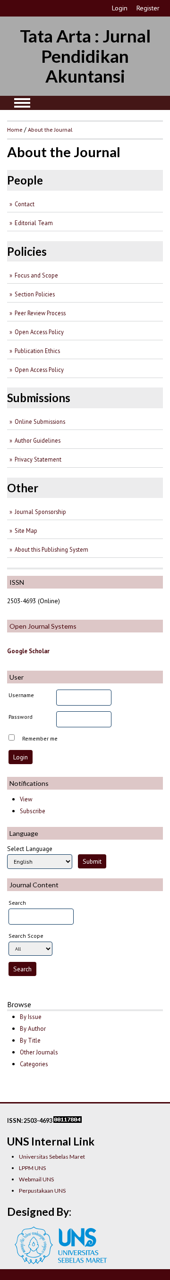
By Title (30, 1040)
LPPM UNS (32, 1167)
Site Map (26, 530)
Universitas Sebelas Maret (52, 1156)
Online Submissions (40, 421)
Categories (34, 1064)
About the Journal (50, 129)
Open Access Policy (39, 332)
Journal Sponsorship (40, 511)
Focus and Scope (36, 275)
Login (120, 8)
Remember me (40, 738)
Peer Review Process (40, 313)
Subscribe (32, 811)
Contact (24, 204)
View (26, 799)
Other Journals (39, 1052)
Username (21, 695)
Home (15, 129)
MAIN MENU (22, 103)
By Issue (31, 1017)
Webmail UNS (36, 1179)
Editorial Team (34, 223)
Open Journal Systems (42, 626)
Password (20, 716)
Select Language (29, 848)
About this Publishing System (51, 549)
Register (148, 8)
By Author (33, 1029)
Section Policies (35, 294)
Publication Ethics (37, 350)
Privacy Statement (38, 459)
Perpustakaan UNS (42, 1190)
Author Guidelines (37, 440)
